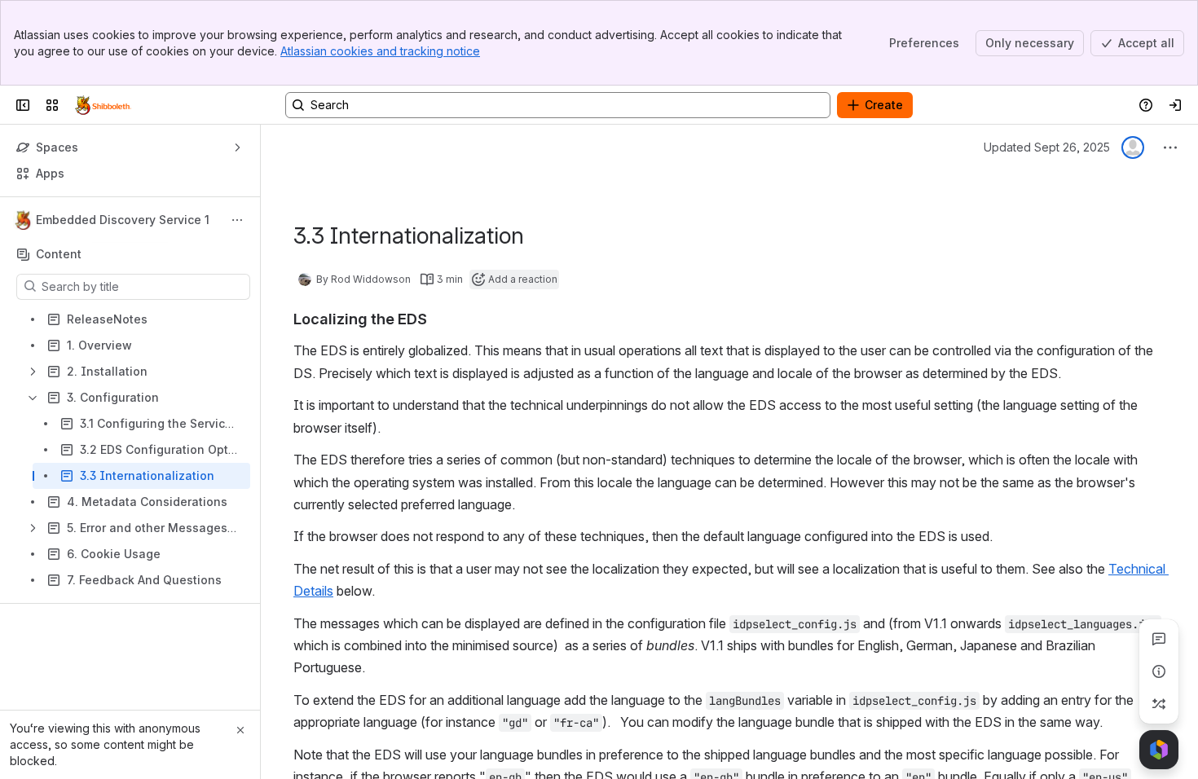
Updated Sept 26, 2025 (1047, 147)
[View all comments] (1159, 639)
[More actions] (237, 220)
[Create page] (1159, 704)
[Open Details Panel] (1159, 671)
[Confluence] (103, 105)
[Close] (240, 730)
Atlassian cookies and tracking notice (380, 51)
